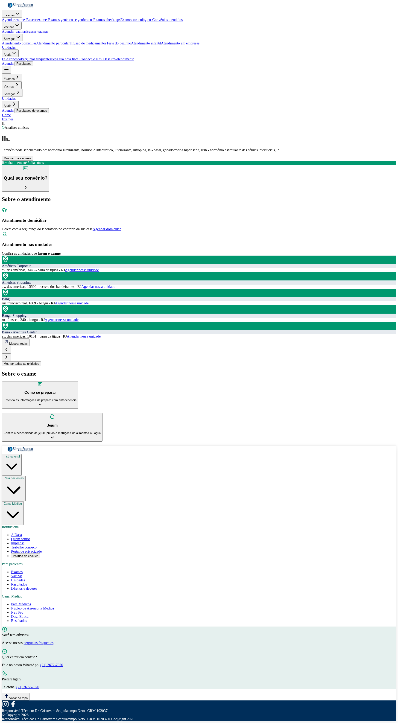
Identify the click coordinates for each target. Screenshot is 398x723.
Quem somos (20, 539)
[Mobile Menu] (6, 70)
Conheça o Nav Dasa (95, 59)
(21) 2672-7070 (51, 665)
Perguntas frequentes (36, 59)
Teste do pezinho (118, 43)
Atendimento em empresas (180, 43)
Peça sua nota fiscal (65, 59)
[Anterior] (6, 350)
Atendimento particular (53, 43)
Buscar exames (37, 20)
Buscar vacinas (37, 31)
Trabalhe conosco (24, 547)
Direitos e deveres (24, 588)
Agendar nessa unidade (82, 270)
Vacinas (9, 27)
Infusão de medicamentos (88, 43)
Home (6, 115)
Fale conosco (11, 59)
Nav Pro (17, 612)
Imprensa (17, 543)
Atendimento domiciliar (19, 43)
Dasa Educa (20, 616)
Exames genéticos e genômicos (70, 20)
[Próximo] (6, 357)
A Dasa (16, 535)
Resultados (23, 63)
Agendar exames (14, 20)
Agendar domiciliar (107, 229)
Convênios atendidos (167, 20)
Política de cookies (25, 556)
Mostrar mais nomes (17, 158)
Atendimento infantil (146, 43)
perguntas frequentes (38, 643)
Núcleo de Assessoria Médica (32, 608)
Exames (9, 15)
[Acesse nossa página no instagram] (5, 706)
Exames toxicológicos (136, 20)
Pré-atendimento (122, 59)
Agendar (8, 63)
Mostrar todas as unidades (21, 363)
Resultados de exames (31, 110)
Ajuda (7, 54)
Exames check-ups (106, 20)
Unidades (9, 47)
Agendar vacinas (14, 31)
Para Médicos (21, 604)
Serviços (9, 39)
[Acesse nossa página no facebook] (13, 706)
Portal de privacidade (26, 551)
